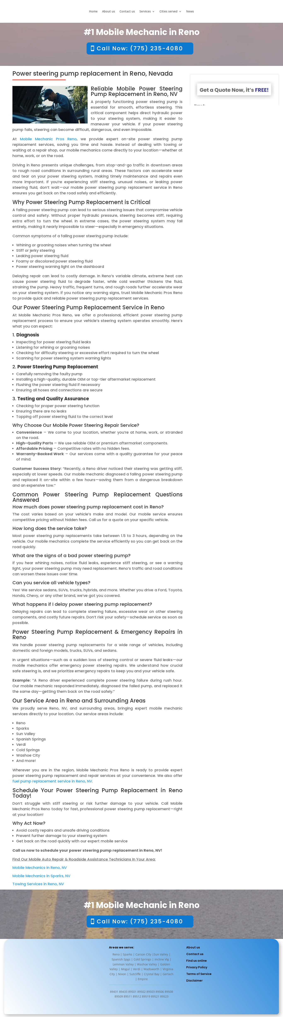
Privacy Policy (196, 967)
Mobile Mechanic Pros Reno (48, 138)
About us (108, 11)
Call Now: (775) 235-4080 (140, 48)
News (190, 11)
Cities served (169, 11)
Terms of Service (199, 974)
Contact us (127, 11)
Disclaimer (194, 980)
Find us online (196, 961)
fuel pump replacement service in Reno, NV (52, 781)
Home (93, 11)
